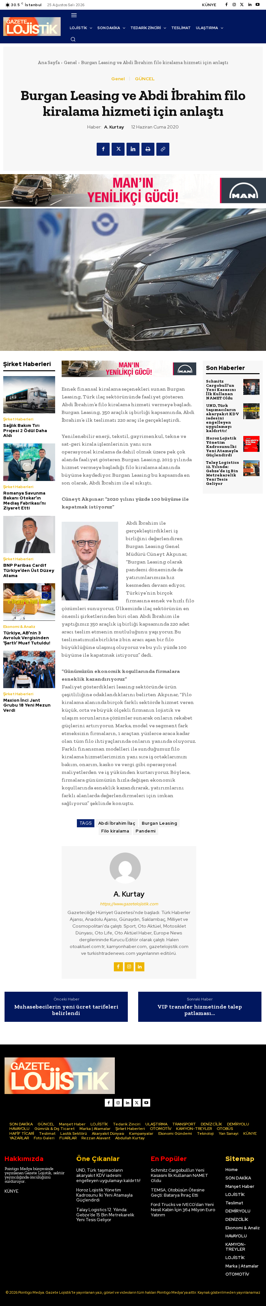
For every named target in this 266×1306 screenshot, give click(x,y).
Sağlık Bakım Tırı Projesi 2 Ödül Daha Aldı (25, 430)
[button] (73, 39)
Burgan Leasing (159, 823)
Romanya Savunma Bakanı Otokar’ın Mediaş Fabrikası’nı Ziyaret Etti (24, 500)
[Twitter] (242, 5)
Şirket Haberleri (18, 419)
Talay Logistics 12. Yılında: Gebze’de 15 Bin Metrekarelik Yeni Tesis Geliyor (222, 473)
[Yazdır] (147, 149)
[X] (118, 149)
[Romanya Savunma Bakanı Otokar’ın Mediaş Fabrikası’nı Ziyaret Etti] (29, 462)
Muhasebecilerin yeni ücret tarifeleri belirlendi (66, 1010)
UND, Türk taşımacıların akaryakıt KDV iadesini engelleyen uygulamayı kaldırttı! (222, 418)
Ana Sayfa (49, 62)
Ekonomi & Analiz (19, 627)
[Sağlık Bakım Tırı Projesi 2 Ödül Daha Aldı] (29, 394)
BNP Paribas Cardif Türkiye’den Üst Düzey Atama (28, 570)
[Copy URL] (162, 149)
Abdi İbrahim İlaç (117, 823)
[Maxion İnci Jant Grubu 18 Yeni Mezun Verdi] (29, 669)
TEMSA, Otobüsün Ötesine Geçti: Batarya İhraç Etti (178, 1193)
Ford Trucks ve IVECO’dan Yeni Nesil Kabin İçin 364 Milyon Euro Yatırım (183, 1209)
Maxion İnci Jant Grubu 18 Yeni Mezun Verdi (27, 705)
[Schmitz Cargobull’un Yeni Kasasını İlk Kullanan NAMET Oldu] (251, 387)
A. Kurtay (114, 127)
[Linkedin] (250, 5)
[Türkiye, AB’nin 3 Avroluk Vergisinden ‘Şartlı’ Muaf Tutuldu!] (29, 601)
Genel (70, 62)
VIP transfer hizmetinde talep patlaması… (199, 1010)
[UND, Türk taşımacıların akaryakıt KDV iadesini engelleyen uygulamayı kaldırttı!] (251, 411)
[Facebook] (226, 5)
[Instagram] (234, 5)
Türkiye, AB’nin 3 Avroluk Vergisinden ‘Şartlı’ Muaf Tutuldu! (26, 638)
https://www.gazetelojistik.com (129, 904)
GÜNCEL (145, 78)
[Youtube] (257, 5)
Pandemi (146, 831)
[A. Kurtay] (129, 868)
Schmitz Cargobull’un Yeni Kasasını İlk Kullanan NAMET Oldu (221, 389)
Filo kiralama (115, 831)
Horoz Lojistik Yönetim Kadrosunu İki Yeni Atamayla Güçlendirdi (222, 446)
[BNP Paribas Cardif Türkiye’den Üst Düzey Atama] (29, 534)
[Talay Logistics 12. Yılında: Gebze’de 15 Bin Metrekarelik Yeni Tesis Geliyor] (251, 468)
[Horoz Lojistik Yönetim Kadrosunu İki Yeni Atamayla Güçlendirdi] (251, 444)
